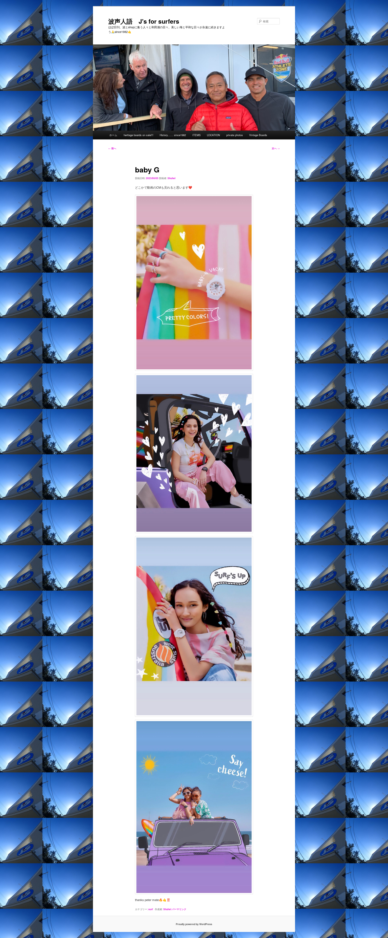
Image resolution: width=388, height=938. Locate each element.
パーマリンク (179, 909)
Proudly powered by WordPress (194, 924)
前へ (112, 148)
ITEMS (196, 135)
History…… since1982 (173, 135)
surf (150, 909)
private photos (234, 135)
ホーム (113, 135)
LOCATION (213, 135)
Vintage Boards (258, 135)
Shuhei (171, 178)
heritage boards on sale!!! (138, 135)
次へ (276, 148)
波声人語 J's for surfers (143, 21)
